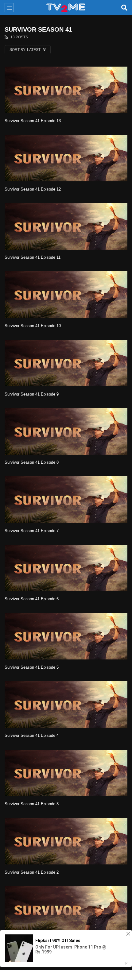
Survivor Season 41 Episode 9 (32, 394)
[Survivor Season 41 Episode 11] (66, 226)
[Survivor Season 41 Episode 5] (66, 636)
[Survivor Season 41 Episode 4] (66, 704)
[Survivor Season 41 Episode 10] (66, 294)
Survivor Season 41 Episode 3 (32, 804)
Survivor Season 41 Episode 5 (32, 667)
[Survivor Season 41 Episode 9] (66, 363)
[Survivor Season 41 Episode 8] (66, 431)
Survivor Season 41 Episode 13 (33, 120)
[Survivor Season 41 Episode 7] (66, 499)
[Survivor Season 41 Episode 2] (66, 841)
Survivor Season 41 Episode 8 (32, 462)
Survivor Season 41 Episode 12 (33, 189)
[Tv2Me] (66, 7)
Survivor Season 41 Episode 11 (32, 257)
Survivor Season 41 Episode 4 (32, 735)
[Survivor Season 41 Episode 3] (66, 773)
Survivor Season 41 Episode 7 (32, 530)
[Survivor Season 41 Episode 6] (66, 568)
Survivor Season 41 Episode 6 (32, 599)
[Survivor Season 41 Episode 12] (66, 158)
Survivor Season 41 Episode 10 (33, 325)
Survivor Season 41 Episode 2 (32, 872)
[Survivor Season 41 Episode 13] (66, 90)
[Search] (124, 7)
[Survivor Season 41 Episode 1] (66, 909)
